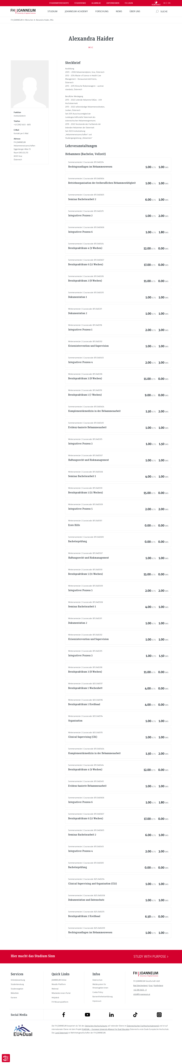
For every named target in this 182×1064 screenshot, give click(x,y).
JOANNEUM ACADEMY (76, 11)
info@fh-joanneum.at (141, 994)
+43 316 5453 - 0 (140, 990)
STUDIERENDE (80, 3)
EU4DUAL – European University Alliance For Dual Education (106, 1029)
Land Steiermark (61, 1033)
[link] (23, 980)
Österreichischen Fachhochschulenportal (143, 1026)
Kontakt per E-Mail (21, 133)
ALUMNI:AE (96, 3)
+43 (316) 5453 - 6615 (22, 124)
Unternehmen (112, 3)
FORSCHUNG (101, 11)
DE (164, 3)
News (119, 11)
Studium (52, 11)
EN (169, 3)
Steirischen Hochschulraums (96, 1026)
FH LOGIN (129, 3)
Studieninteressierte (59, 3)
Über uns (135, 11)
